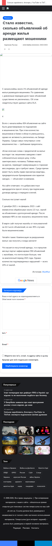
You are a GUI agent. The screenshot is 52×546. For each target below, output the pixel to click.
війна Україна (35, 477)
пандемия (29, 486)
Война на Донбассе (27, 468)
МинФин (46, 272)
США (31, 473)
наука (20, 486)
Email (5, 344)
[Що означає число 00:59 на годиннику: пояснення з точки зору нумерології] (9, 450)
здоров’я (18, 482)
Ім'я (4, 333)
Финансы (7, 18)
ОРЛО (14, 473)
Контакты (35, 528)
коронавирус (30, 482)
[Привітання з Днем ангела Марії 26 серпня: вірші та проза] (42, 450)
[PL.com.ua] (12, 8)
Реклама (26, 528)
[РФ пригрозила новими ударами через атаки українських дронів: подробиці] (9, 440)
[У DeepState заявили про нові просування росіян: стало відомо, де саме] (26, 430)
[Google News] (26, 281)
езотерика (7, 482)
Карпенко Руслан (10, 45)
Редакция (17, 528)
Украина (6, 477)
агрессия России (19, 477)
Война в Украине (9, 468)
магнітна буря (8, 486)
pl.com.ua (11, 511)
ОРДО (5, 473)
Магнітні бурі (43, 468)
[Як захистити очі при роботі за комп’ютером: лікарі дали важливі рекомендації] (26, 440)
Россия (22, 473)
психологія (41, 486)
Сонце (38, 473)
